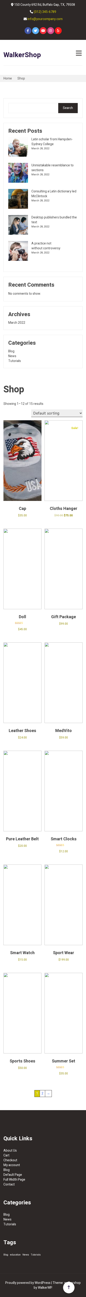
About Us (10, 1150)
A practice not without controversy (45, 246)
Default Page (12, 1174)
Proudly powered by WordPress (28, 1282)
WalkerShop (22, 55)
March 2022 (16, 322)
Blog (11, 351)
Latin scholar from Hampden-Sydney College (52, 142)
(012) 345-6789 (45, 11)
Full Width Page (14, 1179)
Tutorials (14, 361)
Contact (9, 1184)
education (15, 1254)
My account (11, 1165)
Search (68, 108)
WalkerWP (45, 1287)
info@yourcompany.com (45, 19)
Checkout (10, 1160)
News (12, 356)
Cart (6, 1155)
